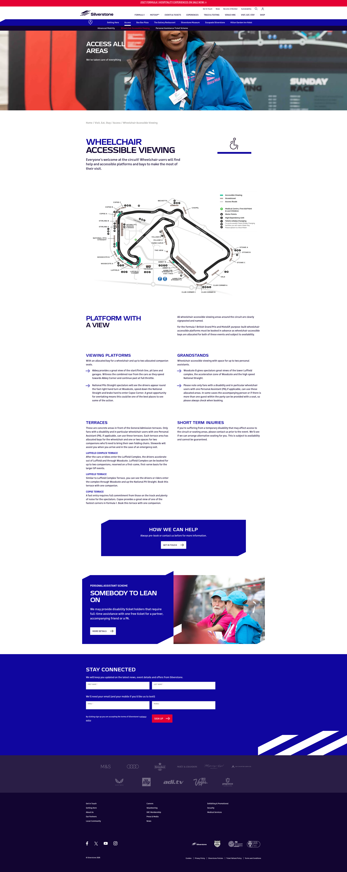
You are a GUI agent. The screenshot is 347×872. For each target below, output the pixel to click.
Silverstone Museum (190, 22)
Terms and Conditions (253, 858)
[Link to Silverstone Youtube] (105, 843)
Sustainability (246, 9)
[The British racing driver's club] (217, 843)
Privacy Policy (200, 858)
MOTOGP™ (154, 15)
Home (89, 122)
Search (256, 8)
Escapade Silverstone (215, 22)
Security (210, 808)
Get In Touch (207, 9)
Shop (262, 15)
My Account (262, 9)
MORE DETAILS (99, 631)
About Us (90, 812)
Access (127, 22)
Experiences (192, 15)
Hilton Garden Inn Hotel (241, 22)
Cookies (189, 858)
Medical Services (214, 812)
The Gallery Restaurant (164, 22)
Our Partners (91, 816)
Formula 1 (140, 15)
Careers (150, 803)
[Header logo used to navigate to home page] (96, 13)
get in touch (170, 545)
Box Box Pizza (142, 22)
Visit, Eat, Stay (248, 15)
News (218, 9)
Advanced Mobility (106, 28)
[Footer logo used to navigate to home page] (199, 843)
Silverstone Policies (215, 858)
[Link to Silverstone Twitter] (96, 843)
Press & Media (153, 816)
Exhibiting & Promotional (217, 803)
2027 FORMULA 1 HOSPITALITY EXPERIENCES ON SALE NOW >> (173, 2)
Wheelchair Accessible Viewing (135, 28)
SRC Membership (154, 812)
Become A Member (230, 9)
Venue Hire (230, 15)
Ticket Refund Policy (234, 858)
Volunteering (152, 808)
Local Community (93, 821)
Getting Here (113, 22)
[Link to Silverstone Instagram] (114, 843)
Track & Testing (211, 15)
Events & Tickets (173, 15)
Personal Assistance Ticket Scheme (172, 28)
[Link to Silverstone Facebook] (88, 843)
